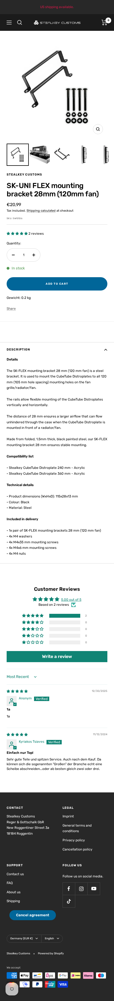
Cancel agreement (32, 915)
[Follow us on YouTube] (93, 888)
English (49, 938)
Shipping (13, 901)
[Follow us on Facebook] (69, 888)
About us (13, 892)
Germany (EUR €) (21, 938)
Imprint (68, 816)
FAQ (10, 883)
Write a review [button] (57, 656)
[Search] (19, 22)
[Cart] (104, 22)
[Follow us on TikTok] (69, 901)
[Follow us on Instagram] (81, 888)
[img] (17, 691)
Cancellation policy (77, 849)
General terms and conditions (77, 828)
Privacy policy (74, 840)
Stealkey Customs (24, 174)
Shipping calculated (41, 210)
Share (11, 309)
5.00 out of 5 (71, 600)
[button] (17, 234)
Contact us (15, 874)
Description (18, 349)
